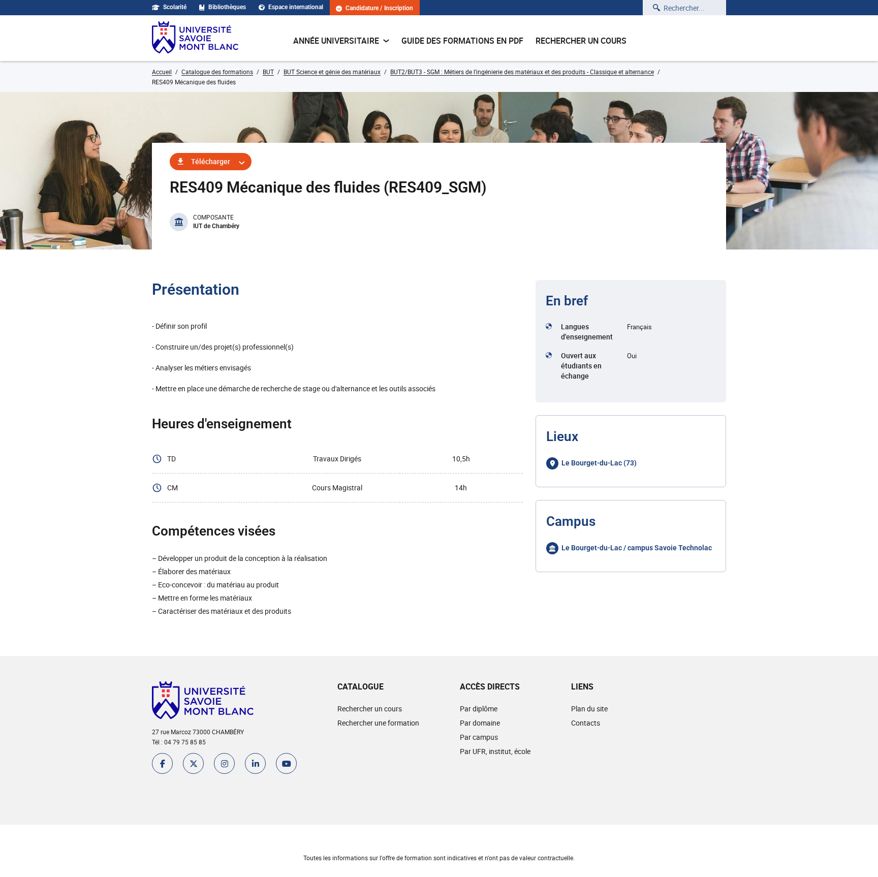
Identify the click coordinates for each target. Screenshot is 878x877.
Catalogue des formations (217, 72)
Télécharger (210, 161)
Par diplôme (478, 708)
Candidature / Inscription (379, 8)
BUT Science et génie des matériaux (332, 72)
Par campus (479, 737)
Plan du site (589, 708)
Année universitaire (336, 40)
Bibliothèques (227, 7)
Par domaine (480, 723)
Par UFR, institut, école (495, 751)
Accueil (162, 72)
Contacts (585, 723)
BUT (268, 72)
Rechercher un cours (581, 40)
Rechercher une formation (378, 723)
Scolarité (174, 7)
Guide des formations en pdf (462, 40)
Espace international (295, 7)
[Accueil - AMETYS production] (195, 38)
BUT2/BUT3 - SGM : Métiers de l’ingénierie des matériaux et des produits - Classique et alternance (522, 72)
